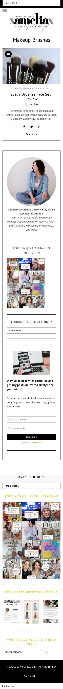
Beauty (18, 88)
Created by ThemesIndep (44, 667)
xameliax (33, 104)
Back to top (30, 676)
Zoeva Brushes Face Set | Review (31, 96)
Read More (31, 134)
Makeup (27, 88)
